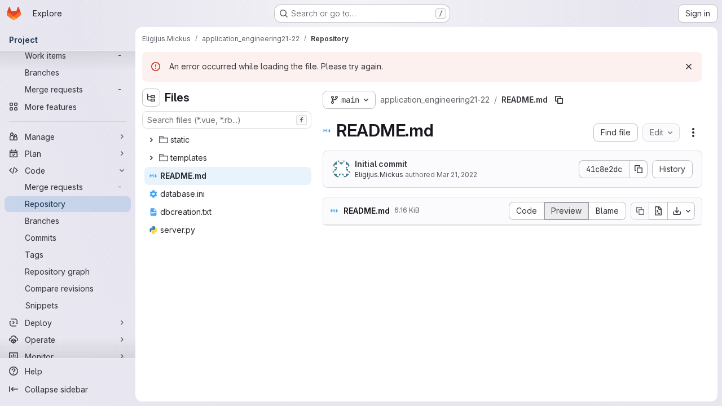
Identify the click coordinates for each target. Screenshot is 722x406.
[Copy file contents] (640, 211)
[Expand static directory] (151, 140)
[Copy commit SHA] (638, 169)
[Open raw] (658, 211)
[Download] (681, 211)
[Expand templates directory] (151, 158)
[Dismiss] (688, 66)
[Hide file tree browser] (151, 98)
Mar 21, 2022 (457, 174)
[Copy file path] (559, 100)
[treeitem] (227, 140)
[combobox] (226, 120)
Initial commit (381, 164)
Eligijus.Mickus (379, 174)
